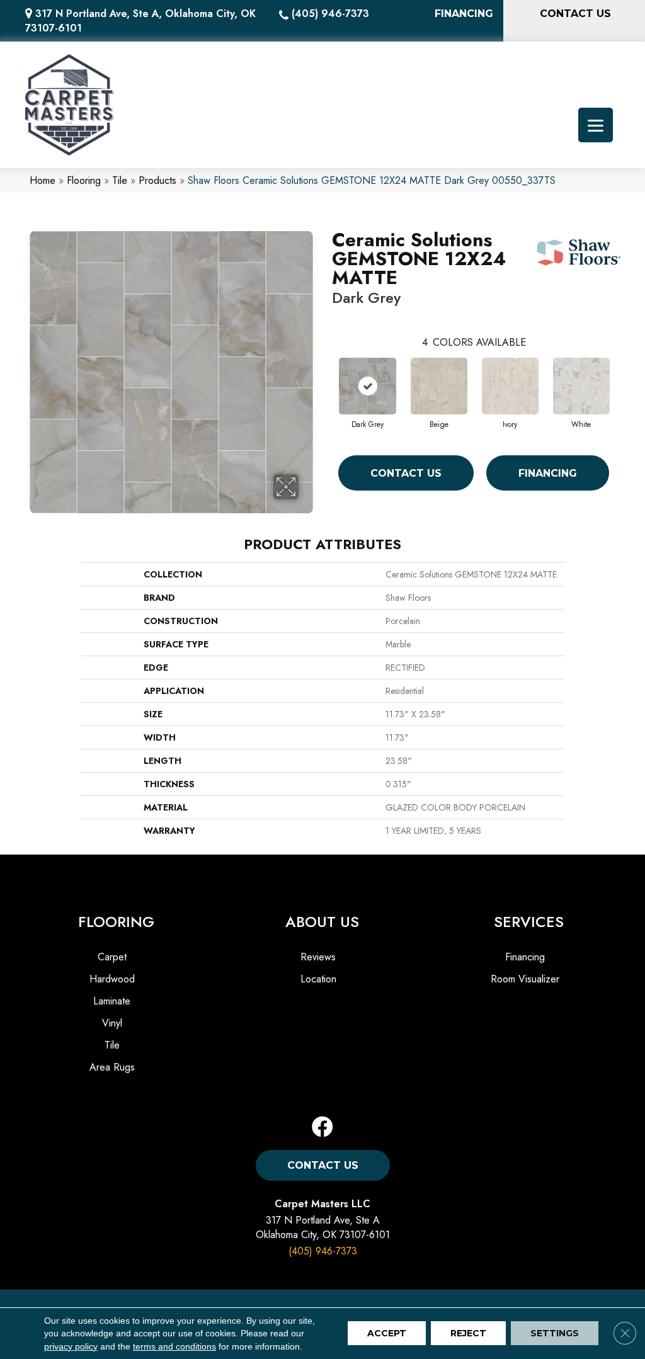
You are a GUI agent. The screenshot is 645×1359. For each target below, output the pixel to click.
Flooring (84, 180)
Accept (386, 1333)
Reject (468, 1333)
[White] (581, 386)
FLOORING (116, 922)
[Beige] (439, 386)
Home (42, 180)
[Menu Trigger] (595, 125)
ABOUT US (322, 922)
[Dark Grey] (367, 386)
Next (621, 375)
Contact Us (406, 473)
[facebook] (322, 1127)
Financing (547, 473)
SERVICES (529, 922)
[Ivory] (510, 386)
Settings (554, 1333)
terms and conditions (174, 1346)
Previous (325, 375)
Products (157, 180)
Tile (119, 180)
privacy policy (71, 1346)
